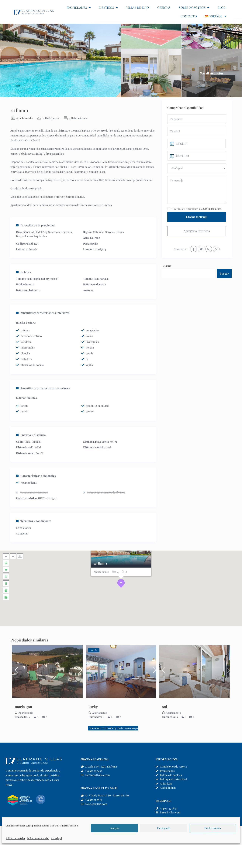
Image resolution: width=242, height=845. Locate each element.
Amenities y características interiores (45, 313)
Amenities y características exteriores (45, 388)
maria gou (23, 706)
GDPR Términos (212, 208)
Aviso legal (56, 838)
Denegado (163, 828)
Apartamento (24, 118)
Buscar (166, 266)
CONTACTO (189, 16)
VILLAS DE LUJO (137, 7)
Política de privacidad (38, 838)
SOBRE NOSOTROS (192, 7)
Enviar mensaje (196, 217)
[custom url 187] (194, 671)
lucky (93, 706)
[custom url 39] (34, 12)
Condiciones (23, 528)
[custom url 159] (79, 671)
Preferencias (212, 828)
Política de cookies (15, 838)
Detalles (25, 272)
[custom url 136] (193, 249)
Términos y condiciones (35, 521)
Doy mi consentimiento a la (196, 208)
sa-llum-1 (100, 563)
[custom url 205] (162, 671)
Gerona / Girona (114, 232)
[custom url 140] (47, 671)
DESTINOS (106, 7)
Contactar (22, 533)
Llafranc (95, 237)
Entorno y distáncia (33, 435)
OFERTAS (163, 7)
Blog (222, 7)
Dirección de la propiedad (37, 225)
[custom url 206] (226, 671)
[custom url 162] (121, 671)
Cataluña (98, 232)
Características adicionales (38, 476)
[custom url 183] (89, 671)
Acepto (114, 828)
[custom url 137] (201, 249)
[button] (121, 583)
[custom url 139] (216, 249)
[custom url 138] (208, 249)
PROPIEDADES (77, 7)
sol (164, 706)
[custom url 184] (153, 671)
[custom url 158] (15, 671)
